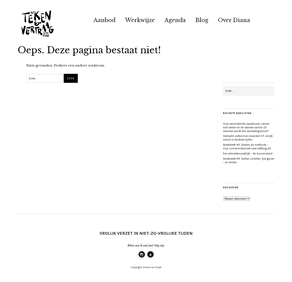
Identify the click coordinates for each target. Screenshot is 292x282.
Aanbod (104, 20)
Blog (201, 20)
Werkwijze (140, 20)
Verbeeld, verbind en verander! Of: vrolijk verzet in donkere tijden (248, 137)
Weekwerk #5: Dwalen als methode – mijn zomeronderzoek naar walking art (247, 146)
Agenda (175, 20)
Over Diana (234, 20)
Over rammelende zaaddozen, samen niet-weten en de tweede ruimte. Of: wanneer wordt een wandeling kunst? (246, 127)
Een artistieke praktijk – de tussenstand (247, 153)
